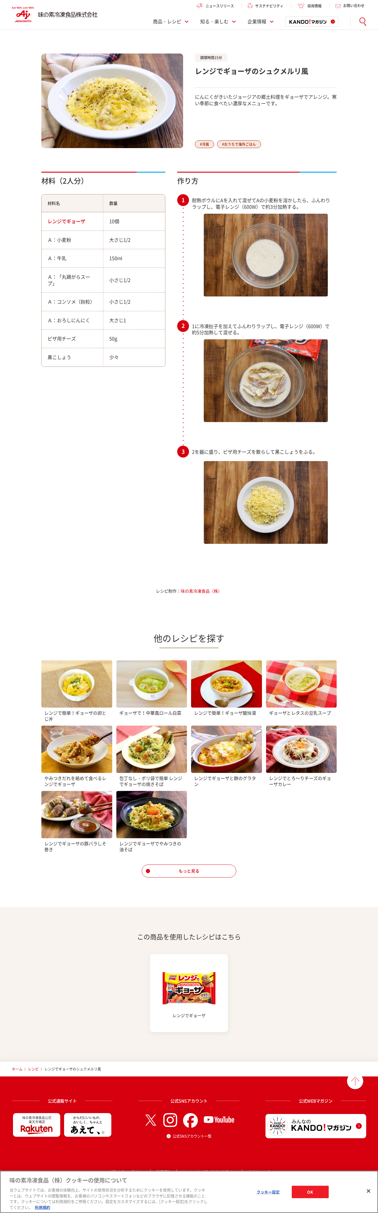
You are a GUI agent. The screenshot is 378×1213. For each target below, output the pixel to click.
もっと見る (189, 871)
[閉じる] (368, 1191)
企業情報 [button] (256, 21)
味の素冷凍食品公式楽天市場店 (36, 1119)
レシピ (33, 1069)
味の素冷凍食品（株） (201, 591)
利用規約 (42, 1207)
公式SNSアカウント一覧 (192, 1136)
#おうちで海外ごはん (239, 144)
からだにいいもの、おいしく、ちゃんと (87, 1120)
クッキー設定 (268, 1192)
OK (310, 1192)
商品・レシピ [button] (167, 21)
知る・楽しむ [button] (214, 21)
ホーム (17, 1069)
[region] (189, 1192)
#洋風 (204, 144)
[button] (362, 21)
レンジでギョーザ (66, 221)
